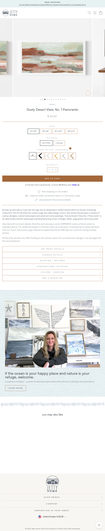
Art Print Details (52, 249)
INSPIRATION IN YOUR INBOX (52, 511)
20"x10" (33, 131)
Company (52, 504)
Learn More (15, 388)
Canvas (59, 143)
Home (52, 104)
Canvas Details (52, 255)
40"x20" (58, 131)
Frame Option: (60, 150)
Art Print (46, 143)
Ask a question (52, 278)
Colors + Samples (52, 272)
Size (52, 126)
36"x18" (45, 131)
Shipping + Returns (52, 261)
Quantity (52, 165)
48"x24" (71, 131)
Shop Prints (52, 497)
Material (52, 138)
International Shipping (52, 267)
